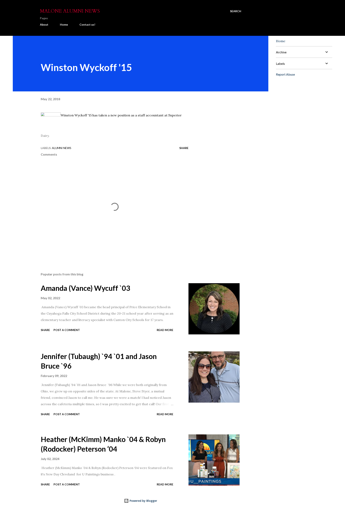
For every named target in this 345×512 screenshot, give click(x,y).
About (44, 24)
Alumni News (61, 148)
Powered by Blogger (143, 501)
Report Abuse (285, 74)
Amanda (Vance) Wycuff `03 (85, 288)
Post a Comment (67, 330)
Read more (165, 330)
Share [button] (183, 148)
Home (64, 24)
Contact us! (87, 24)
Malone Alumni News (70, 11)
